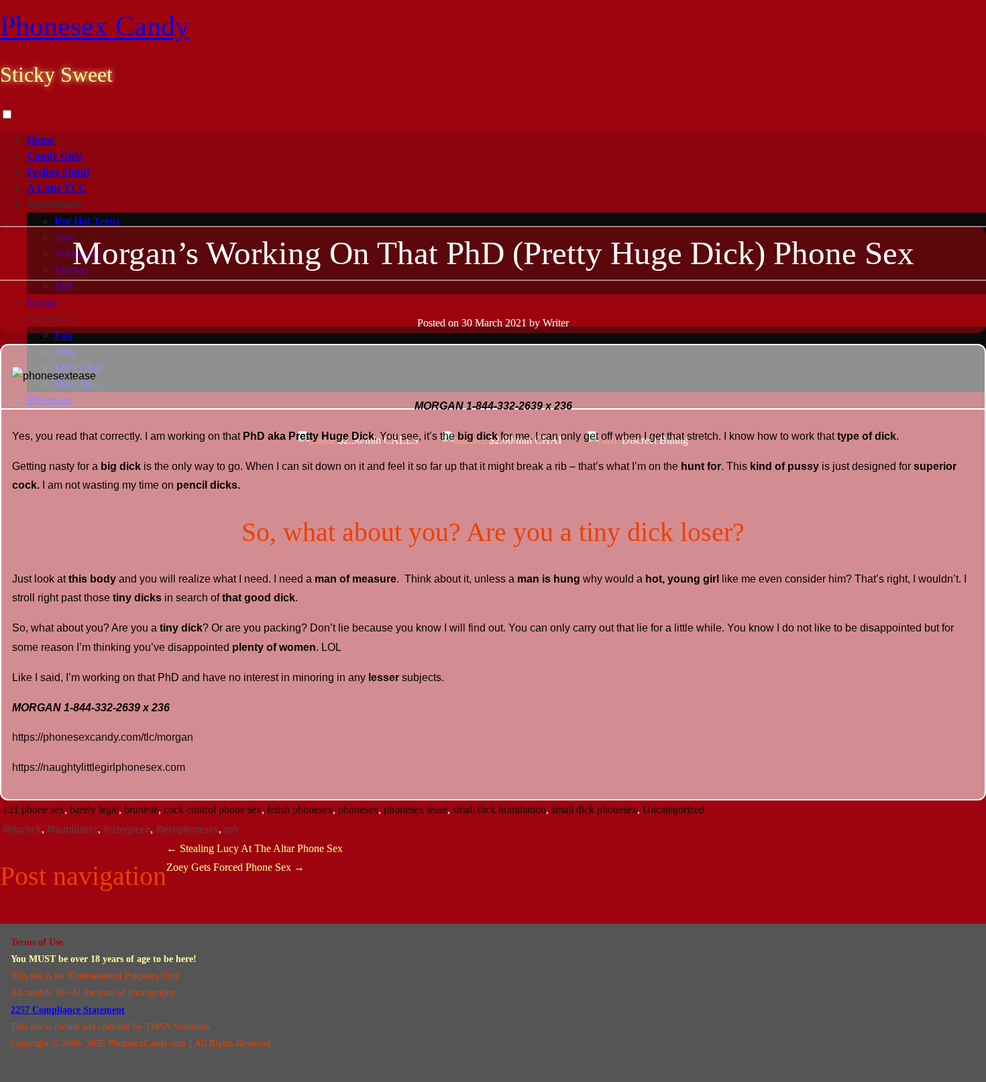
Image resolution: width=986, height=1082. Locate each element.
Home (40, 139)
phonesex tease (415, 809)
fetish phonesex (300, 809)
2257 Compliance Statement (68, 1010)
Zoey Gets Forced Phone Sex (235, 867)
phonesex (358, 809)
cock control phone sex (213, 809)
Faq (63, 335)
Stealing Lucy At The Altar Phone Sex (254, 848)
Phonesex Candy (94, 26)
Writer (556, 322)
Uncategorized (673, 809)
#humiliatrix (72, 829)
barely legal (94, 809)
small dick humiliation (499, 809)
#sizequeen (126, 829)
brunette (141, 809)
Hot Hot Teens (86, 221)
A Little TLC (57, 188)
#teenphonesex (187, 829)
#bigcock (22, 829)
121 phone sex (33, 809)
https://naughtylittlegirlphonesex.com (98, 767)
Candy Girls (55, 156)
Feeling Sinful (58, 172)
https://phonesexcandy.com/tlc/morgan (102, 737)
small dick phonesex (594, 809)
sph (231, 829)
